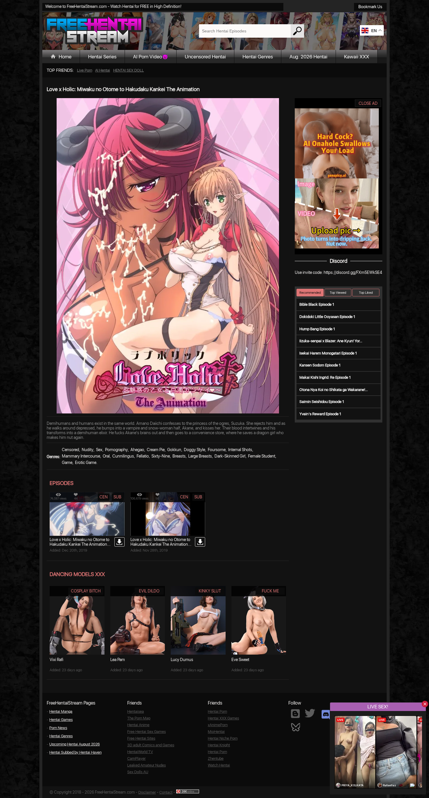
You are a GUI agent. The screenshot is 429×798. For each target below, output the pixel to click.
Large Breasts (200, 456)
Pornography (116, 449)
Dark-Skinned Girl (229, 456)
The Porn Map (138, 718)
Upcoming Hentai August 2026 (74, 744)
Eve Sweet (240, 659)
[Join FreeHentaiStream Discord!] (326, 715)
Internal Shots (240, 449)
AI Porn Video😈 (150, 57)
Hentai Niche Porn (223, 738)
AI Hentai (102, 70)
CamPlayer (136, 758)
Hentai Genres (258, 57)
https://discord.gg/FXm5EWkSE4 (353, 272)
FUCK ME (270, 591)
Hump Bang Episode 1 (317, 329)
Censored (70, 449)
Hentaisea (135, 711)
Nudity (87, 449)
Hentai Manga (60, 711)
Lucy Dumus (182, 659)
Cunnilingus (123, 456)
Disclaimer (147, 792)
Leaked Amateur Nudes (146, 765)
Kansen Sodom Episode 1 (320, 365)
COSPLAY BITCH (86, 591)
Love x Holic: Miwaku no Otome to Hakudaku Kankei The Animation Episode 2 (79, 544)
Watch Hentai (219, 765)
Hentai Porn (217, 711)
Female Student (261, 456)
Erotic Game (85, 462)
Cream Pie (156, 449)
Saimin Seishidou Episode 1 (321, 401)
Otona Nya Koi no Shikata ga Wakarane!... (333, 389)
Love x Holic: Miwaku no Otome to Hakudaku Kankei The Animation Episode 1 (160, 544)
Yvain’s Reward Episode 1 (320, 414)
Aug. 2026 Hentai (308, 57)
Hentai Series (102, 57)
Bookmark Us (370, 6)
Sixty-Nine (160, 456)
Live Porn (84, 70)
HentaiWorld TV (140, 752)
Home (65, 57)
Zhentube (216, 758)
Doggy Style (194, 449)
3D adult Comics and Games (150, 745)
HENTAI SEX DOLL (128, 70)
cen (104, 497)
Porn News (58, 728)
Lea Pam (117, 659)
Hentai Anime (138, 725)
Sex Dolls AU (137, 772)
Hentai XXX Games (223, 718)
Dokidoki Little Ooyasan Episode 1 (327, 316)
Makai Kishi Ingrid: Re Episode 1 (325, 377)
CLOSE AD (368, 103)
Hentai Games (61, 719)
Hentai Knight (219, 745)
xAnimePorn (218, 725)
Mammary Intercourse (81, 456)
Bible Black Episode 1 (316, 304)
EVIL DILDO (149, 591)
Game (67, 462)
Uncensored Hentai (205, 57)
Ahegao (137, 449)
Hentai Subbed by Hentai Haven (75, 752)
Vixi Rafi (56, 659)
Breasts (179, 456)
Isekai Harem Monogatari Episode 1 (328, 353)
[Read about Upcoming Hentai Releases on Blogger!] (295, 713)
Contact (165, 792)
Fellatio (143, 456)
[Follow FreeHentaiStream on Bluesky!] (295, 726)
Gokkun (174, 449)
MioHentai (216, 731)
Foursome (217, 449)
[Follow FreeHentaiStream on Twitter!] (310, 713)
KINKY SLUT (210, 591)
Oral (106, 456)
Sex (99, 449)
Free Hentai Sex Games (146, 731)
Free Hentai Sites (141, 738)
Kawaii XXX (356, 57)
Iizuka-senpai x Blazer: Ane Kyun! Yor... (330, 341)
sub (117, 497)
